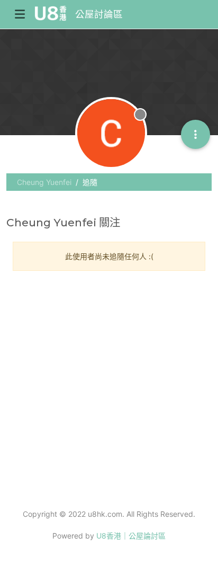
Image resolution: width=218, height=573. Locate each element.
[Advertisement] (109, 388)
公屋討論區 (99, 14)
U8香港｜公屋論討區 (131, 535)
